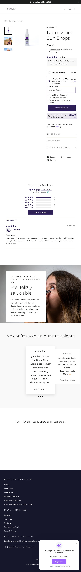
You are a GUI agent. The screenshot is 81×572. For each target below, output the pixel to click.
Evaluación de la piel (12, 527)
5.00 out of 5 (46, 190)
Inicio (6, 21)
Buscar (6, 484)
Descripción (54, 134)
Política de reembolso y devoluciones (18, 504)
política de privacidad (12, 500)
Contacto (7, 523)
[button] (52, 57)
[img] (11, 226)
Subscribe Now (61, 108)
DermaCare (52, 27)
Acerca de (8, 519)
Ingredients (53, 141)
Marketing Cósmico (11, 496)
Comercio (7, 515)
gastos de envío (55, 49)
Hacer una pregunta (58, 148)
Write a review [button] (40, 212)
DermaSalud (8, 492)
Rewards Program (10, 531)
